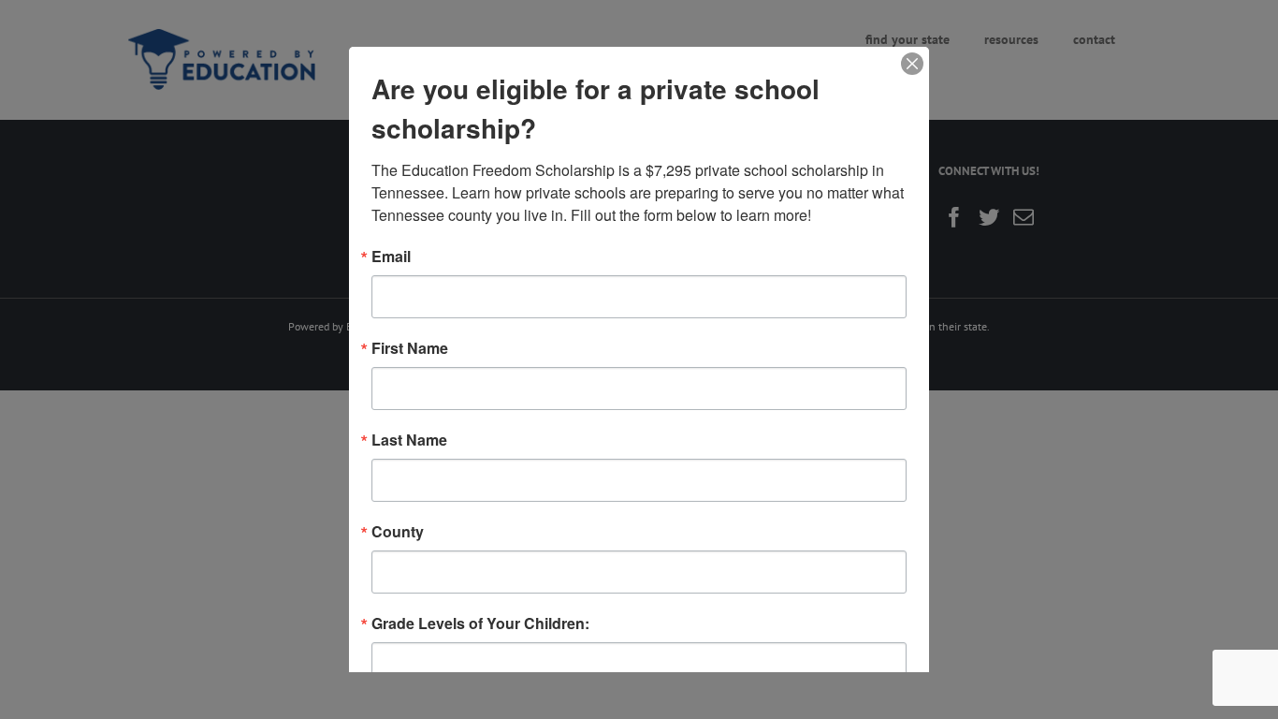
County (397, 531)
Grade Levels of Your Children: (480, 623)
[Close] (912, 63)
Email (391, 256)
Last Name (409, 440)
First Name (409, 348)
